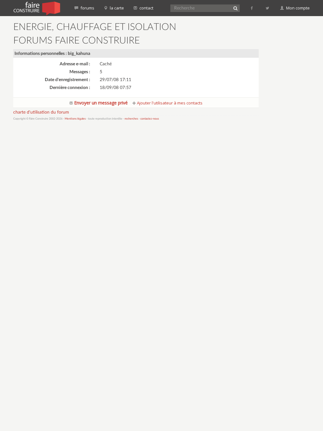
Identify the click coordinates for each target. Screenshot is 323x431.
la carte (116, 8)
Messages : (79, 72)
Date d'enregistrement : (67, 80)
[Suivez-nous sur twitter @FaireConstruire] (267, 8)
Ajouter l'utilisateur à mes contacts (169, 103)
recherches (131, 118)
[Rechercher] (235, 8)
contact (145, 8)
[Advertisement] (293, 116)
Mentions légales (75, 118)
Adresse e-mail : (75, 64)
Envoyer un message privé (100, 103)
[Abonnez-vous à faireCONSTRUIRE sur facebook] (252, 8)
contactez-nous (149, 118)
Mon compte (297, 8)
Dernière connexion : (70, 88)
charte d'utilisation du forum (41, 112)
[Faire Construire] (36, 8)
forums (86, 8)
